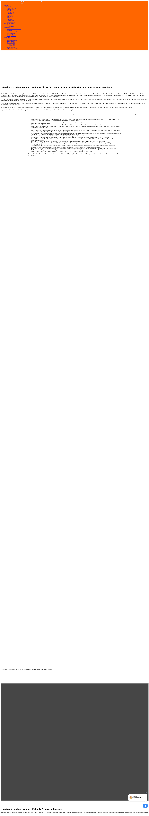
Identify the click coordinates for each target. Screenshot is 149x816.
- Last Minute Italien (35, 791)
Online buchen (7, 6)
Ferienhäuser (10, 13)
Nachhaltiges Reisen (12, 48)
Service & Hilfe (8, 37)
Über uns (9, 38)
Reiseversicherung (11, 44)
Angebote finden (74, 223)
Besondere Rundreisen (12, 31)
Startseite (6, 5)
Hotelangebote (10, 12)
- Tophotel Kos (34, 790)
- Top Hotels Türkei (34, 794)
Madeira (74, 337)
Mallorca (74, 270)
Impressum (72, 711)
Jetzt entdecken (74, 523)
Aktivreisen (10, 19)
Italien (74, 304)
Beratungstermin (11, 45)
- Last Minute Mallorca (35, 788)
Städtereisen (10, 17)
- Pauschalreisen (34, 795)
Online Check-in (11, 43)
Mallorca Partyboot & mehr (14, 29)
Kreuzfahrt (6, 24)
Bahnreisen (10, 34)
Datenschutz (77, 711)
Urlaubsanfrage (11, 22)
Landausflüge (10, 26)
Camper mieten (11, 33)
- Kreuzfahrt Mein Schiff (35, 792)
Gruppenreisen (10, 20)
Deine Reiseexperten (12, 40)
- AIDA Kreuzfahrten (35, 793)
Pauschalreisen (10, 9)
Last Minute (10, 11)
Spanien (74, 288)
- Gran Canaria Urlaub (35, 789)
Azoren (74, 515)
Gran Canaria (74, 237)
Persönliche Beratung (9, 23)
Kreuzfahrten (74, 464)
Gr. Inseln (74, 221)
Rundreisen (10, 16)
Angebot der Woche (12, 8)
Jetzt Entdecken (74, 472)
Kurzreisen (9, 15)
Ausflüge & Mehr (11, 36)
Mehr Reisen (7, 27)
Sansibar (74, 566)
